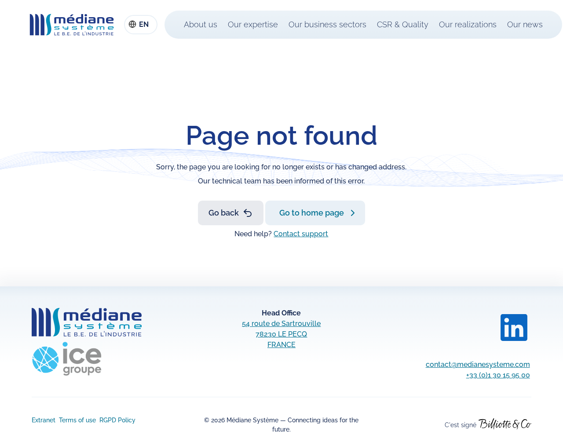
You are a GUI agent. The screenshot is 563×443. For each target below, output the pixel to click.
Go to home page (311, 212)
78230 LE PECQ (281, 334)
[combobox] (140, 24)
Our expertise (253, 24)
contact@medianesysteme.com (478, 364)
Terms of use (77, 420)
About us (200, 24)
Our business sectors (327, 24)
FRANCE (281, 344)
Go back (223, 212)
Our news (525, 24)
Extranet (43, 420)
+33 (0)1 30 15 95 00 (498, 375)
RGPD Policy (117, 420)
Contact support (301, 234)
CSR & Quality (402, 24)
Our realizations (468, 24)
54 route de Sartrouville (281, 323)
